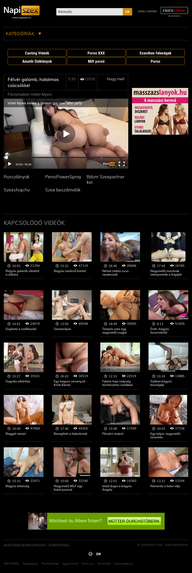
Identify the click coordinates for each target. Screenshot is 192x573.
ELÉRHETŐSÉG (59, 545)
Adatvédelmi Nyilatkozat (25, 545)
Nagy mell (115, 79)
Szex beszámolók (62, 190)
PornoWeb (104, 564)
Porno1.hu (88, 564)
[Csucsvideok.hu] (174, 12)
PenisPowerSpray (63, 177)
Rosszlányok (16, 177)
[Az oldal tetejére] (180, 562)
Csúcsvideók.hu (123, 564)
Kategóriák (20, 34)
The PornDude (50, 564)
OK (127, 12)
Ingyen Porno (70, 564)
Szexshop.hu (17, 190)
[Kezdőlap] (22, 10)
